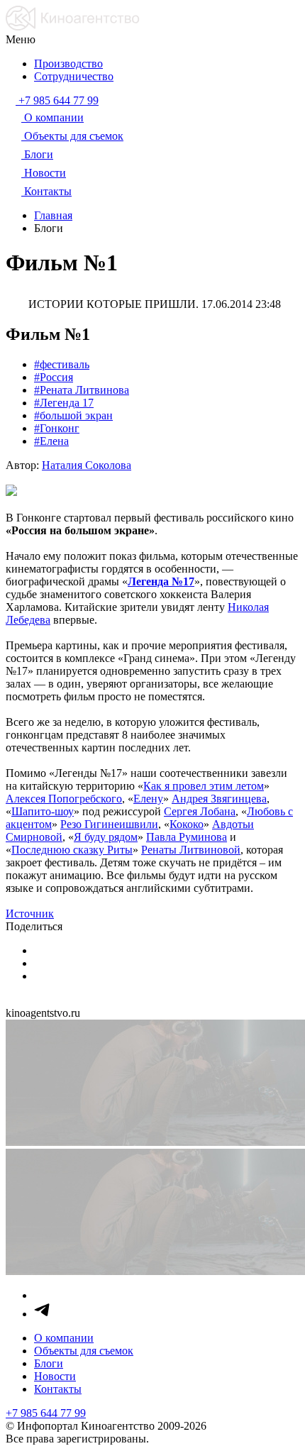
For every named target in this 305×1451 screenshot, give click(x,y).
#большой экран (73, 415)
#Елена (51, 441)
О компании (64, 1338)
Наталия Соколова (86, 465)
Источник (30, 913)
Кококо (187, 824)
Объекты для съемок (83, 1351)
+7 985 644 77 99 (46, 1413)
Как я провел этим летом (203, 786)
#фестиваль (61, 364)
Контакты (58, 1389)
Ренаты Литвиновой (190, 850)
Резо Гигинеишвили (109, 824)
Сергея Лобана (199, 811)
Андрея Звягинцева (219, 799)
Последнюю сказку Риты (72, 850)
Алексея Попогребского (64, 799)
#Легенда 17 (64, 403)
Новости (55, 1376)
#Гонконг (56, 428)
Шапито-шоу (42, 811)
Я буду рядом (106, 837)
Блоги (48, 1363)
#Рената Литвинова (81, 390)
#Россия (53, 377)
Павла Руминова (186, 837)
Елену (148, 799)
